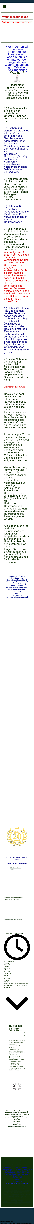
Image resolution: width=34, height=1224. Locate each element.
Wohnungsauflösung (18, 1162)
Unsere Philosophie (18, 1160)
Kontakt (17, 1164)
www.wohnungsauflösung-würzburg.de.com (17, 1199)
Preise (12, 1164)
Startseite (9, 1160)
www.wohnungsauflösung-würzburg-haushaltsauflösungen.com (17, 1191)
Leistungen (9, 1162)
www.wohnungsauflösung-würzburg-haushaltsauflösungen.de (17, 1195)
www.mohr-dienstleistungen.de (17, 1126)
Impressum (23, 1164)
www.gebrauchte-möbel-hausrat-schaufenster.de (17, 1202)
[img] (17, 8)
